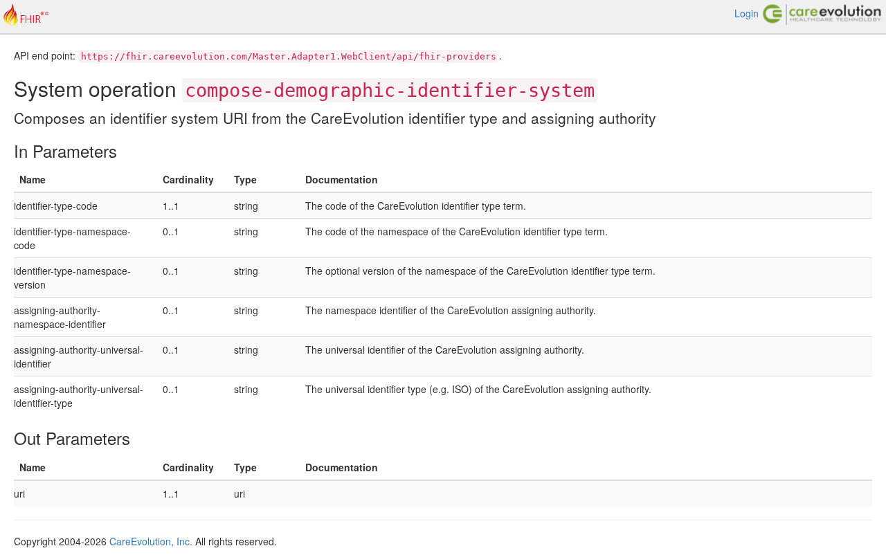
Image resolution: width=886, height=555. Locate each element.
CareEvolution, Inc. (150, 541)
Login (746, 13)
